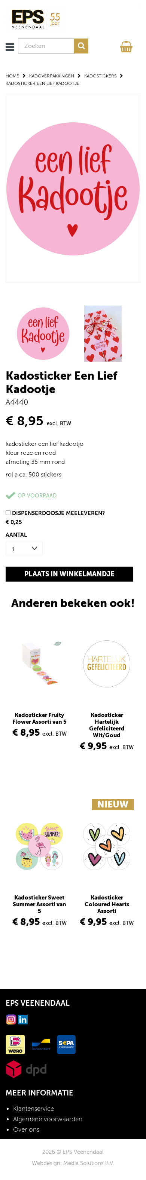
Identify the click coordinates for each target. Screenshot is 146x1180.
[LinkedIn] (23, 1019)
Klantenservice (33, 1108)
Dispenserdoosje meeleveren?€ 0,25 (55, 517)
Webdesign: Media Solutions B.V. (73, 1163)
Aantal (16, 534)
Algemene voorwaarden (47, 1119)
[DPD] (26, 1069)
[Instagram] (11, 1019)
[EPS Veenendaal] (36, 19)
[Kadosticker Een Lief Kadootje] (73, 188)
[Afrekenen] (127, 44)
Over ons (26, 1129)
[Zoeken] (81, 46)
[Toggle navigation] (10, 47)
